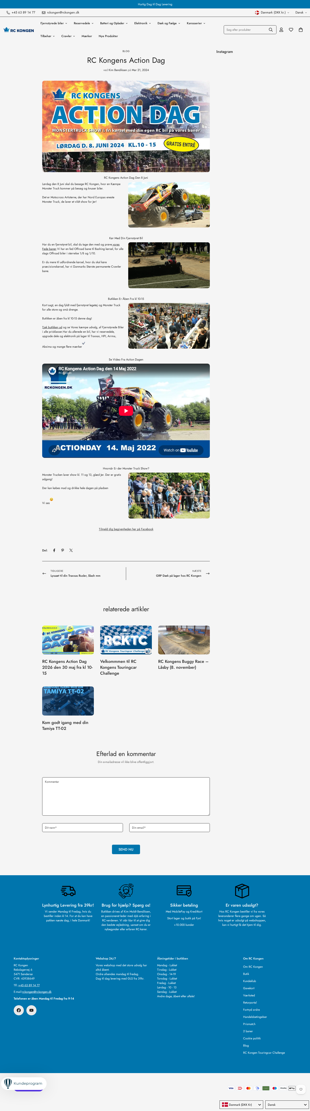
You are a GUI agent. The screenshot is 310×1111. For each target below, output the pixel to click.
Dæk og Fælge (167, 23)
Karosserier (194, 23)
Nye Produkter (108, 36)
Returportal (250, 1002)
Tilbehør (45, 36)
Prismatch (249, 1024)
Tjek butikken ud (52, 327)
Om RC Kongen (253, 967)
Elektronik (140, 23)
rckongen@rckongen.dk (36, 992)
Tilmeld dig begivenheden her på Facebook (126, 529)
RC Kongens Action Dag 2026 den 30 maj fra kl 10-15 (67, 667)
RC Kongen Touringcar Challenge (264, 1053)
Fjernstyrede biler (52, 23)
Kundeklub (249, 981)
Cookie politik (252, 1038)
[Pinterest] (62, 550)
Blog (126, 51)
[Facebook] (54, 550)
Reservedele (82, 23)
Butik (246, 974)
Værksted (249, 995)
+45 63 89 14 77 (29, 985)
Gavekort (248, 988)
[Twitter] (71, 550)
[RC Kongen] (18, 30)
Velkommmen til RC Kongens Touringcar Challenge (118, 667)
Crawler (66, 36)
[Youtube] (31, 1010)
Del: (44, 550)
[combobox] (241, 1104)
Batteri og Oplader (112, 23)
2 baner (248, 1031)
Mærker (87, 36)
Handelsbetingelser (255, 1017)
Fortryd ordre (251, 1010)
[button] (301, 30)
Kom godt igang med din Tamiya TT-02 (65, 726)
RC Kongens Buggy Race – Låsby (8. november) (183, 664)
